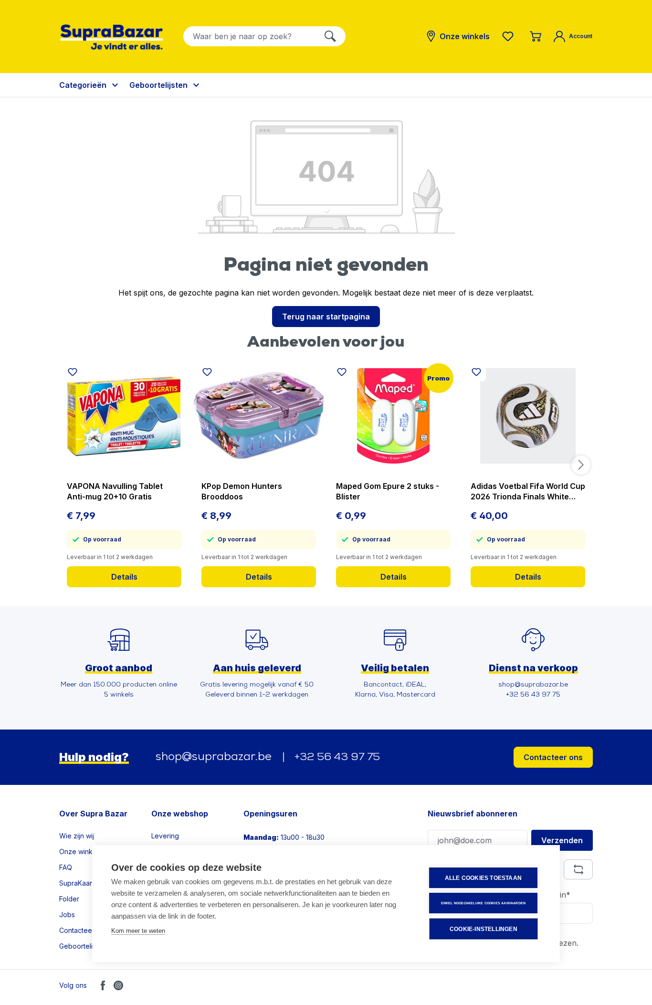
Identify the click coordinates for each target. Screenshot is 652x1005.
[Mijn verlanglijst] (510, 36)
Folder (69, 899)
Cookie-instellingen (483, 929)
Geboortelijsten (83, 946)
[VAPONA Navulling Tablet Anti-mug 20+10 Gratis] (124, 416)
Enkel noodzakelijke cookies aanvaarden (483, 903)
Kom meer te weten (138, 930)
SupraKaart (76, 883)
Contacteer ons (553, 757)
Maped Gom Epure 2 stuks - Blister (387, 491)
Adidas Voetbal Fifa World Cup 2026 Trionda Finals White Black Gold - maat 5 (528, 491)
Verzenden (562, 840)
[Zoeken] (330, 36)
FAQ (65, 867)
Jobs (67, 914)
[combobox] (249, 36)
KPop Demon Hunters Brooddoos (241, 491)
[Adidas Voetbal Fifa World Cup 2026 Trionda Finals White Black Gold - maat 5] (528, 416)
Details (124, 577)
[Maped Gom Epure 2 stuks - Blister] (393, 416)
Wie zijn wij (76, 836)
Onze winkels (80, 851)
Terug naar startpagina (326, 316)
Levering (165, 836)
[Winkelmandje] (535, 36)
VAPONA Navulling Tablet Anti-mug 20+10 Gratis (115, 491)
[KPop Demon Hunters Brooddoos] (259, 416)
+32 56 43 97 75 (337, 757)
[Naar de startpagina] (111, 37)
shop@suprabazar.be (214, 757)
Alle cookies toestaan (483, 878)
